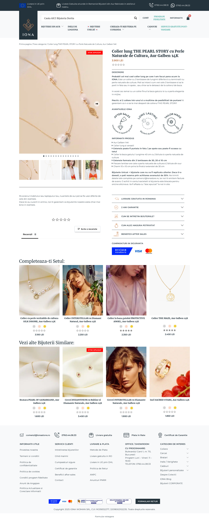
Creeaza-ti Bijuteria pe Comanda (123, 28)
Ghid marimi (61, 456)
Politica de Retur (99, 468)
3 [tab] (48, 156)
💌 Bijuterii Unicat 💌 (93, 28)
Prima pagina (25, 44)
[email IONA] (22, 435)
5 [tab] (53, 156)
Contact (59, 480)
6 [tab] (56, 156)
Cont (146, 18)
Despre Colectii (168, 474)
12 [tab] (70, 156)
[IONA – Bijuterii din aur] (28, 25)
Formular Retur (148, 501)
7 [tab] (58, 156)
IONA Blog (165, 479)
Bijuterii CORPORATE (171, 483)
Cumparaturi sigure (65, 462)
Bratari (164, 457)
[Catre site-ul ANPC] (90, 501)
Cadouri (152, 26)
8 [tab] (61, 156)
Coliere (164, 449)
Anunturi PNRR (98, 480)
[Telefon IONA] (56, 435)
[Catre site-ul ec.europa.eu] (119, 501)
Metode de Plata (98, 450)
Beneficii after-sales (65, 474)
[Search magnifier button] (135, 18)
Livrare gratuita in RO (101, 456)
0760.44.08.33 (161, 5)
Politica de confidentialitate (28, 464)
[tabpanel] (61, 101)
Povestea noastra (29, 450)
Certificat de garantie (66, 468)
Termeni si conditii (29, 456)
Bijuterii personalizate (172, 470)
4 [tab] (51, 156)
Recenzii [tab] (27, 234)
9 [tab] (63, 156)
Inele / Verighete (169, 461)
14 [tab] (75, 156)
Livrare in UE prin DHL (101, 462)
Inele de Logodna (73, 28)
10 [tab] (65, 156)
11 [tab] (68, 156)
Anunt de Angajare (29, 483)
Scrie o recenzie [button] (89, 229)
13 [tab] (73, 156)
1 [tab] (43, 156)
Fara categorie (39, 44)
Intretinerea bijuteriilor (67, 450)
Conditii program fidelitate (34, 477)
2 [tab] (46, 156)
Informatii (176, 18)
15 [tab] (78, 156)
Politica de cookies (30, 471)
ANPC (93, 474)
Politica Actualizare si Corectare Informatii (31, 489)
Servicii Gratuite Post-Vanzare (174, 28)
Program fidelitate (159, 18)
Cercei (163, 453)
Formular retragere (104, 516)
